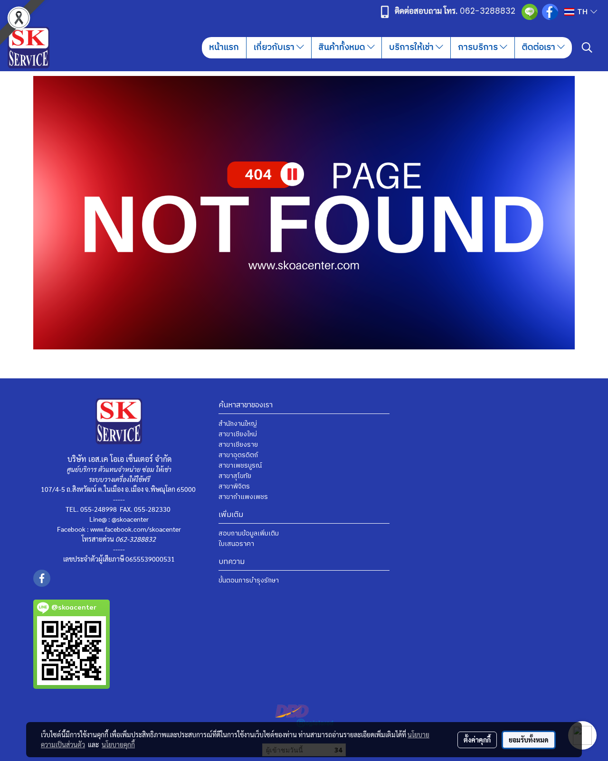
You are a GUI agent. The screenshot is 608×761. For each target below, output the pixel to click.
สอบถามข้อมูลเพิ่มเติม (248, 533)
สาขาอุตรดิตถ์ (238, 455)
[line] (530, 11)
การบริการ (479, 47)
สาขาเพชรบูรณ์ (240, 465)
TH (582, 12)
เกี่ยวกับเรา (275, 47)
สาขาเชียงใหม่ (237, 434)
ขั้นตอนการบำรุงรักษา (248, 580)
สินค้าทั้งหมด (343, 47)
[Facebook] (550, 11)
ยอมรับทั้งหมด (529, 739)
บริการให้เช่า (412, 47)
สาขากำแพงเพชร (243, 496)
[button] (587, 47)
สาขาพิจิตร (234, 486)
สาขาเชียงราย (238, 444)
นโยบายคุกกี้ (118, 744)
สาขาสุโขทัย (234, 475)
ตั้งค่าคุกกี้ (477, 739)
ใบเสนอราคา (236, 543)
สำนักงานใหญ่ (237, 423)
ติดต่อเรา (539, 47)
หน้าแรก (224, 47)
